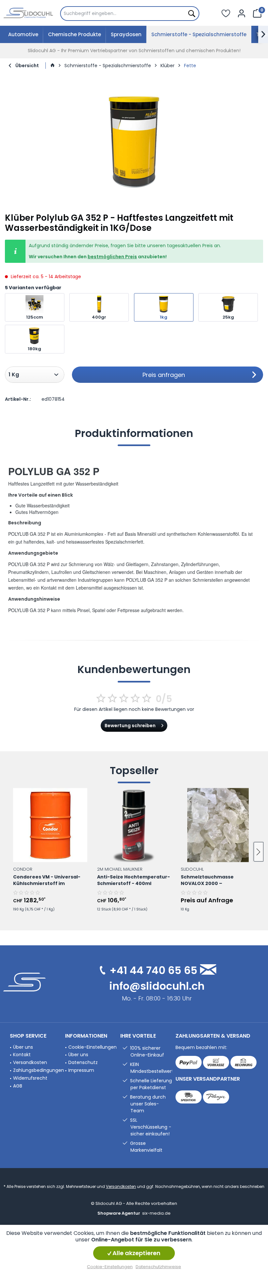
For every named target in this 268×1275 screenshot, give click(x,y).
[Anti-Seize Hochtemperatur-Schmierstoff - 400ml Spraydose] (134, 825)
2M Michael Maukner (119, 868)
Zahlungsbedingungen (37, 1070)
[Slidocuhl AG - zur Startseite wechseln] (28, 13)
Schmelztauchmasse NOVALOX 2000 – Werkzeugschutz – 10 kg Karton (211, 880)
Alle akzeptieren (135, 1253)
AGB (17, 1086)
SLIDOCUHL (192, 868)
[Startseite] (53, 65)
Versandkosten (30, 1062)
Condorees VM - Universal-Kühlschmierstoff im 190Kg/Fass (46, 880)
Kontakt (22, 1054)
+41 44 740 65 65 (153, 970)
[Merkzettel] (225, 12)
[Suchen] (191, 13)
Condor (22, 868)
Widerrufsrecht (30, 1078)
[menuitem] (129, 13)
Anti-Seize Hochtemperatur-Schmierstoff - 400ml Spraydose (133, 880)
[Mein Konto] (241, 12)
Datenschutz (83, 1062)
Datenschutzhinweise (158, 1267)
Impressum (81, 1070)
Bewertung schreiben (130, 725)
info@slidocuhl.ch (157, 986)
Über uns (23, 1047)
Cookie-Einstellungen (92, 1047)
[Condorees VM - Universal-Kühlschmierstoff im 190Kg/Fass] (50, 825)
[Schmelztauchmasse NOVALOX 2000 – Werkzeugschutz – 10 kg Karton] (218, 825)
